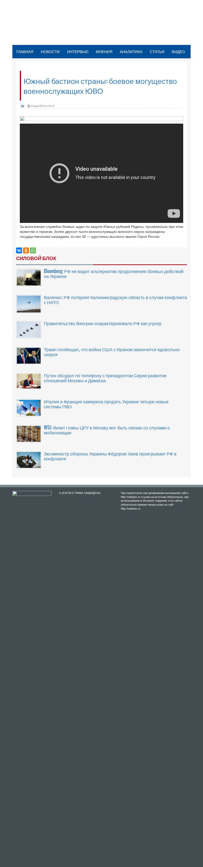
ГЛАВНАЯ (24, 51)
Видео (178, 51)
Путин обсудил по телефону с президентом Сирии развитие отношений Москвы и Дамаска (105, 377)
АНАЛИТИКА (131, 51)
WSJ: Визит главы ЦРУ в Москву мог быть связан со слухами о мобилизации (107, 430)
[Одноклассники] (26, 250)
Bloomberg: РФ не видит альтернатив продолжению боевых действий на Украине (113, 273)
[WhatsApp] (33, 250)
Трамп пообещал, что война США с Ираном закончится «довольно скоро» (112, 351)
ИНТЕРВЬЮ (77, 51)
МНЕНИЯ (104, 51)
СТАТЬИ (157, 51)
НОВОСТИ (50, 51)
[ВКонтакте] (19, 250)
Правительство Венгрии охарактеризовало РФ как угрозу (102, 323)
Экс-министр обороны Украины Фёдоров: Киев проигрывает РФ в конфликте (110, 456)
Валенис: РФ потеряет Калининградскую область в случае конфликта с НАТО (115, 299)
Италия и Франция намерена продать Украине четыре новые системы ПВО (106, 404)
